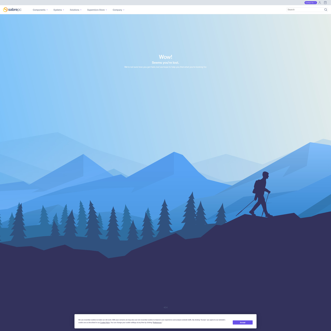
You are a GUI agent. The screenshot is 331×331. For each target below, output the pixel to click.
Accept (242, 322)
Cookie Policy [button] (105, 322)
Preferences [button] (157, 322)
